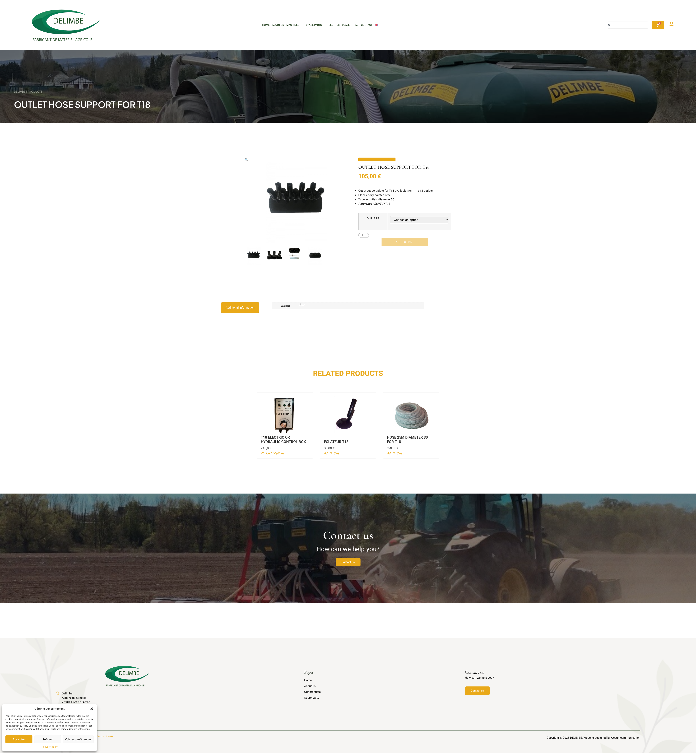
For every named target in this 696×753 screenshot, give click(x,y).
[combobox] (627, 25)
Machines (292, 25)
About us (278, 25)
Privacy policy (50, 746)
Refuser (47, 739)
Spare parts (314, 25)
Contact (366, 25)
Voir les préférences (78, 739)
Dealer (346, 25)
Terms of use (104, 736)
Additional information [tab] (240, 308)
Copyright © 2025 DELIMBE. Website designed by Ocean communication (593, 738)
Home (266, 25)
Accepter (19, 739)
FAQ (356, 25)
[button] (92, 709)
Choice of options (272, 453)
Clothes (334, 25)
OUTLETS (373, 218)
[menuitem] (379, 25)
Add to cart (405, 242)
